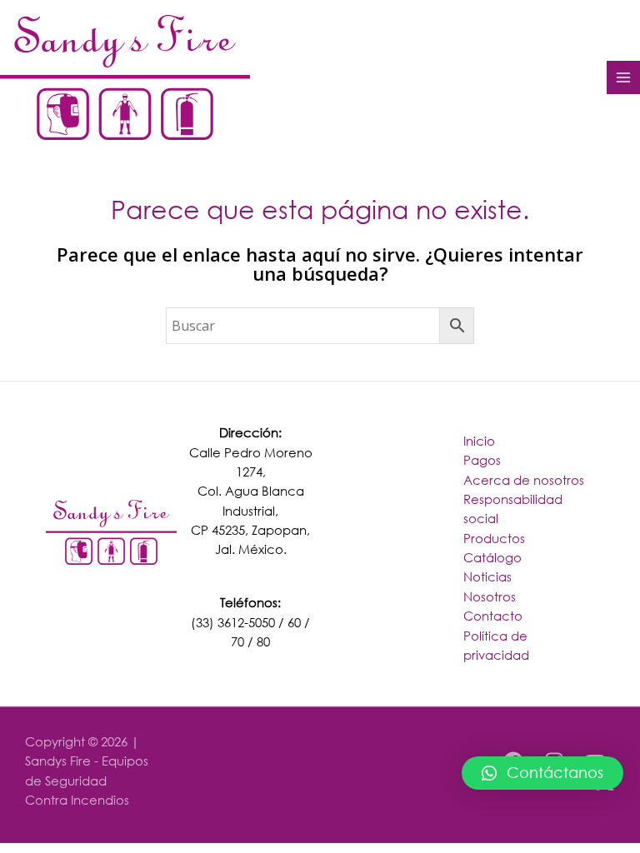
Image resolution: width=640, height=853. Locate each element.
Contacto (492, 615)
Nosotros (489, 596)
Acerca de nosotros (523, 479)
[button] (542, 773)
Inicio (479, 440)
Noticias (487, 576)
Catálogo (492, 557)
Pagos (482, 459)
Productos (494, 538)
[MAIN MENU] (623, 77)
